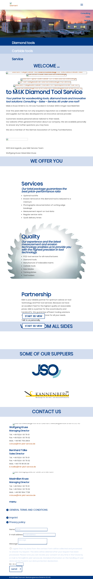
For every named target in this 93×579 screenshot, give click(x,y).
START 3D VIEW (33, 316)
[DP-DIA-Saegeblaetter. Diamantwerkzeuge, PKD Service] (44, 81)
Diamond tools (23, 43)
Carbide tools (22, 51)
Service (17, 59)
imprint (13, 517)
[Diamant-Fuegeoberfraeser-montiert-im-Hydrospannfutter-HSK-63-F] (46, 85)
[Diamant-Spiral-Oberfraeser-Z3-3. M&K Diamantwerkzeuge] (49, 78)
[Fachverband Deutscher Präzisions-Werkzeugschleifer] (17, 140)
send (14, 569)
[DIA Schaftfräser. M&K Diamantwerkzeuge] (46, 74)
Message (13, 543)
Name (12, 529)
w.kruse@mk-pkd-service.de (22, 443)
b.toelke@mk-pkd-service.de (22, 466)
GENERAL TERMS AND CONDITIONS (28, 509)
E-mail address (16, 534)
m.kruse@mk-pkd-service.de (22, 495)
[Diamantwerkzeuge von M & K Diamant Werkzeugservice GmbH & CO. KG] (48, 88)
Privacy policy (17, 522)
